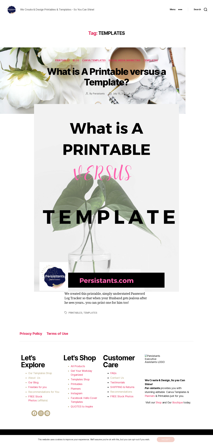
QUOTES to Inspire (82, 406)
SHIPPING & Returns (122, 387)
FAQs (113, 373)
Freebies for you (37, 387)
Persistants (99, 93)
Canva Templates (94, 60)
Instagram (77, 393)
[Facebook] (34, 413)
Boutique (177, 402)
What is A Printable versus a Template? (106, 77)
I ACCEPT (165, 439)
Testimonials (117, 382)
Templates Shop (43, 373)
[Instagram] (41, 413)
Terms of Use (57, 333)
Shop (159, 402)
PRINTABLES (62, 60)
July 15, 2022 (120, 93)
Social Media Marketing (124, 60)
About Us (34, 377)
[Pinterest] (47, 413)
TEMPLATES (150, 60)
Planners (76, 388)
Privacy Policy (31, 333)
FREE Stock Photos (121, 396)
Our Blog (33, 382)
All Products (78, 366)
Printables (76, 384)
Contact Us (117, 377)
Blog (76, 60)
